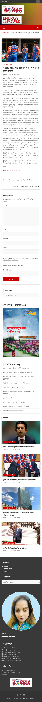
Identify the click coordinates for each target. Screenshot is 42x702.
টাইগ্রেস (9, 170)
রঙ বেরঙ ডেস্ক (15, 75)
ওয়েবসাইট (5, 247)
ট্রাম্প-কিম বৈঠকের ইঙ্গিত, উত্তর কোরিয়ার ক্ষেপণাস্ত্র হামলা (17, 372)
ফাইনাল (13, 170)
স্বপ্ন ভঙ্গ (18, 170)
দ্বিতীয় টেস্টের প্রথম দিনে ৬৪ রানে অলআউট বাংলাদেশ (16, 383)
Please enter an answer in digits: (14, 265)
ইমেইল (5, 239)
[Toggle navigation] (4, 27)
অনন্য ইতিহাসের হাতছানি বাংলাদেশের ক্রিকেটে (14, 402)
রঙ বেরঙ (19, 699)
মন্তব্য (5, 205)
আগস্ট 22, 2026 (7, 449)
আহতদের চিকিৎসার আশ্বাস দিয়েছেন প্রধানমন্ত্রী (25, 186)
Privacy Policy (28, 699)
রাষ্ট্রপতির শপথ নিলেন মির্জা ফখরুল (11, 398)
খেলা (4, 64)
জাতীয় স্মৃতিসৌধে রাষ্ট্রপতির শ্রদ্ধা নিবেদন (13, 387)
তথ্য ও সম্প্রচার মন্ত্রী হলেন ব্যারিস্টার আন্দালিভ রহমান (16, 368)
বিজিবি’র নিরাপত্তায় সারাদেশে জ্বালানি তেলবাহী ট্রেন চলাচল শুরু (21, 180)
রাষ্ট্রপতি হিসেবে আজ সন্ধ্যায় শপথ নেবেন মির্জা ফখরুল (16, 406)
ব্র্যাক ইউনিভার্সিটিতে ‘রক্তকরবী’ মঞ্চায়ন (13, 411)
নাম (4, 230)
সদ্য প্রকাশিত (9, 64)
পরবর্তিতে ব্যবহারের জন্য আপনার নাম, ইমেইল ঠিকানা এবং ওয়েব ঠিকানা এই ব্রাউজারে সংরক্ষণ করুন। (20, 260)
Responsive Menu (38, 1)
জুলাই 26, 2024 (7, 75)
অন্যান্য (5, 418)
